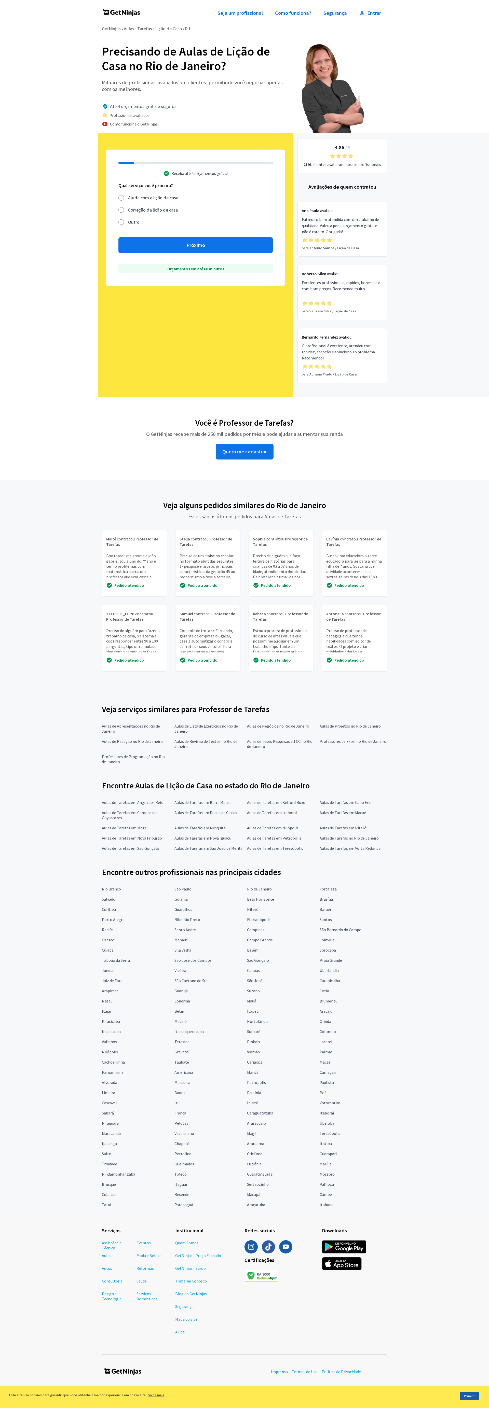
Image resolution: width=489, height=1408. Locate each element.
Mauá (251, 1000)
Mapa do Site (186, 1319)
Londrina (182, 1000)
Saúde (142, 1281)
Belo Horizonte (260, 899)
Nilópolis (110, 1051)
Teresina (181, 1041)
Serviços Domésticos (147, 1296)
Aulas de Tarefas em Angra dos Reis (132, 802)
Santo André (185, 929)
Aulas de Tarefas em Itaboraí (272, 812)
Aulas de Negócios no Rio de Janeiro (278, 726)
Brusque (109, 1184)
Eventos (144, 1242)
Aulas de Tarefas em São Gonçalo (130, 848)
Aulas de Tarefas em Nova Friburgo (132, 838)
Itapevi (253, 1011)
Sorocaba (328, 950)
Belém (253, 950)
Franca (180, 1113)
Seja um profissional (240, 13)
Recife (107, 929)
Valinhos (109, 1041)
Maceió (180, 1021)
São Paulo (183, 888)
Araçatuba (256, 1204)
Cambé (326, 1194)
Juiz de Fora (112, 980)
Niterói (253, 909)
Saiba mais (156, 1395)
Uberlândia (329, 970)
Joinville (327, 939)
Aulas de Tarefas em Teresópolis (275, 848)
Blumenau (328, 1000)
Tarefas (144, 29)
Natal (107, 1000)
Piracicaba (111, 1021)
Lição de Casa (168, 29)
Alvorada (109, 1082)
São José (254, 980)
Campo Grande (260, 939)
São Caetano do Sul (191, 980)
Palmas (326, 1051)
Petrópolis (256, 1082)
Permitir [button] (469, 1396)
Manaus (181, 939)
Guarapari (328, 1153)
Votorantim (330, 1102)
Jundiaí (108, 970)
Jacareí (326, 1041)
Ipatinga (109, 1143)
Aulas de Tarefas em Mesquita (200, 827)
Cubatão (109, 1194)
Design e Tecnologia (111, 1296)
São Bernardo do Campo (340, 929)
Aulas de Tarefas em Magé (124, 827)
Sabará (108, 1113)
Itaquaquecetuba (189, 1031)
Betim (179, 1011)
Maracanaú (111, 1133)
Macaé (325, 1062)
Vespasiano (184, 1133)
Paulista (327, 1082)
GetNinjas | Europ (190, 1268)
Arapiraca (110, 990)
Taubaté (181, 1062)
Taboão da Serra (116, 960)
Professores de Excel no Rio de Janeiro (353, 741)
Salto (106, 1153)
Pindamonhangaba (118, 1174)
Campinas (255, 929)
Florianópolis (258, 919)
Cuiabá (108, 950)
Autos (107, 1268)
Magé (251, 1133)
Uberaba (327, 1123)
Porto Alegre (113, 919)
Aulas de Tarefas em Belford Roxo (276, 802)
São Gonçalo (258, 960)
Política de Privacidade (341, 1371)
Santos (326, 919)
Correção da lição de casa (153, 210)
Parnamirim (112, 1072)
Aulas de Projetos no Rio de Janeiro (350, 726)
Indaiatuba (111, 1031)
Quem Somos (186, 1242)
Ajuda (180, 1331)
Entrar (374, 13)
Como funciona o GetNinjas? (134, 124)
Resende (181, 1194)
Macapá (253, 1194)
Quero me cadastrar (244, 451)
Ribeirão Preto (187, 919)
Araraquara (256, 1123)
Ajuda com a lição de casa (153, 198)
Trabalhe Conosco (191, 1281)
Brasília (326, 899)
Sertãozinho (258, 1184)
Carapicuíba (330, 980)
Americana (183, 1072)
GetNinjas (111, 29)
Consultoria (112, 1281)
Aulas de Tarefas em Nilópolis (272, 827)
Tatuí (106, 1204)
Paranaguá (183, 1204)
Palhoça (327, 1184)
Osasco (108, 939)
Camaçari (328, 1072)
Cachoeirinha (113, 1062)
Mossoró (327, 1174)
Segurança (335, 13)
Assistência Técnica (111, 1245)
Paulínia (254, 1092)
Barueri (326, 909)
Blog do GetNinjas (191, 1293)
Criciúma (254, 1153)
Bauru (179, 1092)
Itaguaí (180, 1184)
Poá (323, 1092)
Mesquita (182, 1082)
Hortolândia (257, 1021)
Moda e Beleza (149, 1255)
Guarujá (181, 990)
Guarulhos (183, 909)
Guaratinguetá (260, 1174)
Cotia (324, 990)
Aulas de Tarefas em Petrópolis (274, 838)
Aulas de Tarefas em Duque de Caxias (205, 812)
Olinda (325, 1021)
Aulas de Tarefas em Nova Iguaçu (202, 838)
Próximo (195, 245)
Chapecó (181, 1143)
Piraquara (110, 1123)
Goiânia (181, 899)
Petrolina (182, 1153)
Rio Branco (111, 888)
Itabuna (326, 1204)
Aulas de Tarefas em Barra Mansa (203, 802)
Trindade (109, 1163)
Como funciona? (293, 13)
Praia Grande (331, 960)
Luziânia (254, 1163)
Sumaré (253, 1031)
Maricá (253, 1072)
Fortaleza (328, 888)
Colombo (328, 1031)
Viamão (253, 1051)
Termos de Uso (305, 1371)
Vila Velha (182, 950)
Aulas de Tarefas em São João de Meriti (208, 848)
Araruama (255, 1143)
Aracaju (326, 1011)
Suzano (253, 990)
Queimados (184, 1163)
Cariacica (255, 1062)
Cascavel (109, 1102)
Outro (134, 222)
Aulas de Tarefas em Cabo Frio (346, 802)
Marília (326, 1163)
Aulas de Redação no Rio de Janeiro (132, 741)
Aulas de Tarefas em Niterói (344, 827)
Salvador (109, 899)
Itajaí (106, 1011)
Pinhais (253, 1041)
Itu (177, 1102)
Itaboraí (327, 1113)
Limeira (108, 1092)
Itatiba (326, 1143)
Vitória (180, 970)
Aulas (129, 29)
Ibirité (252, 1102)
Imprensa (279, 1371)
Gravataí (181, 1051)
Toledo (180, 1174)
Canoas (253, 970)
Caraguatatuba (260, 1113)
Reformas (145, 1268)
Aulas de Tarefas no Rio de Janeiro (349, 838)
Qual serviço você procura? (145, 185)
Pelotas (181, 1123)
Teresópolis (330, 1133)
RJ (187, 29)
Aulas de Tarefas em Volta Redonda (350, 848)
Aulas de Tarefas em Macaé (343, 812)
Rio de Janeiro (259, 888)
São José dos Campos (193, 960)
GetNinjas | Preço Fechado (198, 1255)
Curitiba (109, 909)
